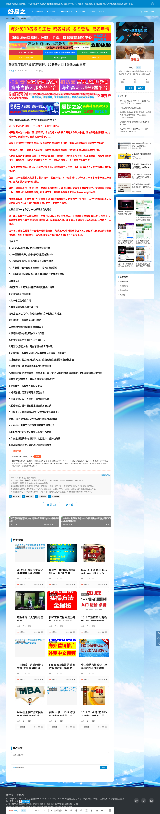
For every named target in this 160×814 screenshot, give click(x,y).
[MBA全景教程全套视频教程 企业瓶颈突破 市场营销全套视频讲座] (30, 695)
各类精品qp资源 (60, 57)
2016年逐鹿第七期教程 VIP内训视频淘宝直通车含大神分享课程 (94, 618)
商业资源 (9, 795)
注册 (152, 11)
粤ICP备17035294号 (48, 799)
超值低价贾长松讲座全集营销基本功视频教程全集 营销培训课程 (30, 571)
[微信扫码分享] (66, 810)
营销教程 (39, 70)
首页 (7, 19)
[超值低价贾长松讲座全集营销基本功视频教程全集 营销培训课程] (30, 553)
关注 (130, 88)
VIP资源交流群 (12, 801)
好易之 (11, 70)
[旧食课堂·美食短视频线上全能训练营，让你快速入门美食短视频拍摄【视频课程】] (124, 187)
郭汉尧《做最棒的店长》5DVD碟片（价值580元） (94, 571)
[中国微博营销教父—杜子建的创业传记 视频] (94, 648)
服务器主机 (121, 799)
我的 (100, 11)
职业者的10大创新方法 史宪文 (30, 618)
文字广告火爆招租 (26, 52)
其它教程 (15, 496)
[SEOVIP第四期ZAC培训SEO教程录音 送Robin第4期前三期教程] (62, 553)
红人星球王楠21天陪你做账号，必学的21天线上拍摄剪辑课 (141, 176)
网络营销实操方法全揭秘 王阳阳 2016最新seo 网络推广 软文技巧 (62, 618)
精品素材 (81, 11)
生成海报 (58, 810)
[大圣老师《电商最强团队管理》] (124, 156)
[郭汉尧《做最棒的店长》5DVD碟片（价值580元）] (94, 553)
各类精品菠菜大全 (26, 57)
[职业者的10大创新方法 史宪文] (30, 600)
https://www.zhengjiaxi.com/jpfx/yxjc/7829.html (67, 480)
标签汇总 (86, 799)
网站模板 (38, 11)
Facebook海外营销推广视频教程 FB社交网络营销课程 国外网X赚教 (62, 666)
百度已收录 (106, 474)
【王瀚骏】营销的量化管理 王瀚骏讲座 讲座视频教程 (30, 666)
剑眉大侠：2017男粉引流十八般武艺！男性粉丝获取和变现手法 (62, 713)
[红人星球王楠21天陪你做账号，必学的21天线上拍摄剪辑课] (124, 175)
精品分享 (66, 11)
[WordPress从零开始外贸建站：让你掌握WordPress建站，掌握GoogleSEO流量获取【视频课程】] (124, 145)
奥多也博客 (124, 281)
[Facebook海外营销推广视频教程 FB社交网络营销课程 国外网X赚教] (62, 648)
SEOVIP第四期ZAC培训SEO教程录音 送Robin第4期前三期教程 (62, 571)
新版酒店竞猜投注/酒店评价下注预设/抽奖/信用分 (143, 265)
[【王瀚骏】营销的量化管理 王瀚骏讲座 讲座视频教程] (30, 648)
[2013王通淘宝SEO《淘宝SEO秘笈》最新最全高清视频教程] (94, 695)
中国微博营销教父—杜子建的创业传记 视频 (94, 666)
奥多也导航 (124, 286)
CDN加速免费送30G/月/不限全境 (94, 52)
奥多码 (122, 295)
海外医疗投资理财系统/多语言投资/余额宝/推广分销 (126, 242)
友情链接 (103, 799)
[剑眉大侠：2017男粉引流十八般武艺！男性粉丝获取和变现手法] (62, 695)
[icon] (136, 800)
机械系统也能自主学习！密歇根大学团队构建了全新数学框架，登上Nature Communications (135, 115)
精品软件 (52, 11)
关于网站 (77, 799)
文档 (92, 11)
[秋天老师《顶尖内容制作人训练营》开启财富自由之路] (124, 166)
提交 (103, 767)
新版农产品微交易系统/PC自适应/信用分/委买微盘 (144, 218)
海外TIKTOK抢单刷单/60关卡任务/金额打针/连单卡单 (126, 265)
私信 (141, 88)
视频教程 (55, 496)
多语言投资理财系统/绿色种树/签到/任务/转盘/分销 (144, 242)
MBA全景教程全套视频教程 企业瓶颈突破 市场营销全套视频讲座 (30, 713)
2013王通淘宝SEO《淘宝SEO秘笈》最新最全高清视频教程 (94, 713)
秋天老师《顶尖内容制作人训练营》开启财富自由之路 (141, 166)
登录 (146, 11)
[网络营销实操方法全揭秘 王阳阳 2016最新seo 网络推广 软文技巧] (62, 600)
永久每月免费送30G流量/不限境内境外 (60, 52)
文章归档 (95, 799)
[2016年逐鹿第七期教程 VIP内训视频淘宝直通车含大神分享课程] (94, 600)
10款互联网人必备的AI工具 (130, 108)
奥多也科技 (124, 290)
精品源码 (20, 795)
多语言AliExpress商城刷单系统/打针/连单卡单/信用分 (126, 212)
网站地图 (112, 799)
